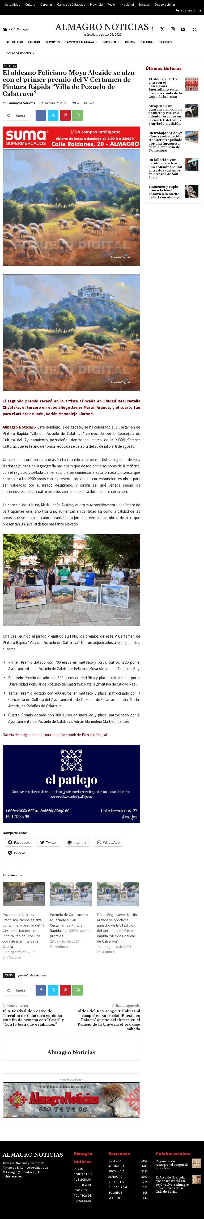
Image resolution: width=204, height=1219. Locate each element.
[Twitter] (162, 30)
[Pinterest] (65, 115)
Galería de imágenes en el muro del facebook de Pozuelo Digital (55, 734)
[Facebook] (152, 30)
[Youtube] (183, 30)
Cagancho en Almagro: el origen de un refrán (172, 1164)
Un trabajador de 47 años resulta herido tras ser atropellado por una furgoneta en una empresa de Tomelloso (165, 142)
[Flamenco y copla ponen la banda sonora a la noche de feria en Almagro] (191, 191)
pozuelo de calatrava (32, 975)
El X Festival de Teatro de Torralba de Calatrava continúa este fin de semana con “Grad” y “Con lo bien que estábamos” (33, 1018)
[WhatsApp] (77, 115)
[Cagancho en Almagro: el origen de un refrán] (196, 1163)
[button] (194, 29)
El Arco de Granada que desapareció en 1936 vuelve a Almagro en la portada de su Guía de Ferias (172, 1185)
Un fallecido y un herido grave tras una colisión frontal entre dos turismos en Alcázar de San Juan (165, 169)
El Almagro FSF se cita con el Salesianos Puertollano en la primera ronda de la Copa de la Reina (165, 88)
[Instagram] (173, 30)
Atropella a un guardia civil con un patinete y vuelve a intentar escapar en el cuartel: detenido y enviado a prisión (165, 115)
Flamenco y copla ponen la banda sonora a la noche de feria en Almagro (165, 192)
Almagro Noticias (22, 103)
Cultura (10, 66)
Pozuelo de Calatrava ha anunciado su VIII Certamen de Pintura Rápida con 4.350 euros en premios (70, 925)
